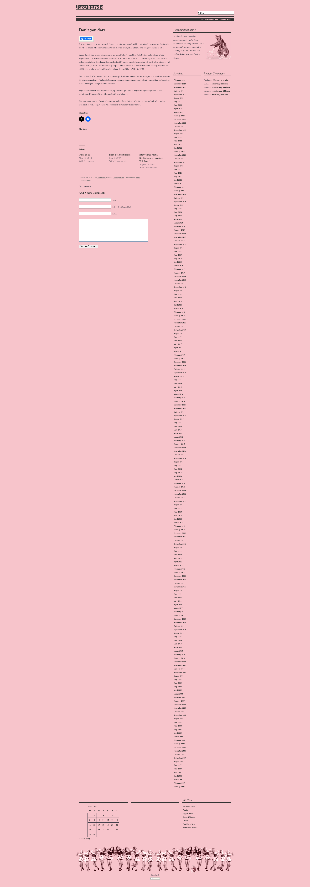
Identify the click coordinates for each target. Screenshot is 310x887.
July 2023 (177, 101)
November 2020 (180, 194)
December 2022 (180, 119)
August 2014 (179, 462)
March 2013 (178, 522)
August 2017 (179, 333)
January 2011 (179, 615)
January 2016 (179, 401)
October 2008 (179, 711)
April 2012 (178, 561)
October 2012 (179, 540)
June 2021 (178, 173)
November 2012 (180, 536)
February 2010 (179, 654)
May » (89, 838)
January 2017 (179, 358)
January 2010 (179, 658)
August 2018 (179, 290)
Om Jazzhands (208, 19)
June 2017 (178, 340)
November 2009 (180, 665)
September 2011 (180, 587)
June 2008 (178, 726)
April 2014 (178, 476)
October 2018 (179, 283)
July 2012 (177, 551)
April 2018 (178, 305)
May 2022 (178, 144)
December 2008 (180, 704)
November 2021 (180, 155)
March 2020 (178, 223)
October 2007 (179, 754)
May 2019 (178, 258)
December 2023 (180, 84)
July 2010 (177, 636)
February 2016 (179, 397)
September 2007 (180, 758)
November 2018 (180, 280)
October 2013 (179, 497)
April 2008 (178, 733)
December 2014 (180, 447)
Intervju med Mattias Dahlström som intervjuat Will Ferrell (151, 158)
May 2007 (178, 772)
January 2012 (179, 572)
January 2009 (179, 701)
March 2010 (178, 651)
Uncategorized (118, 177)
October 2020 (179, 198)
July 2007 (177, 765)
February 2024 (179, 80)
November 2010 (180, 622)
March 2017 (178, 351)
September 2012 (180, 544)
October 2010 (179, 626)
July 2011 (177, 594)
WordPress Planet (189, 827)
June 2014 (178, 469)
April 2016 (178, 390)
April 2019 (178, 262)
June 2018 (178, 297)
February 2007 (179, 783)
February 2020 (179, 226)
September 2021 (180, 162)
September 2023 (180, 94)
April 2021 (178, 180)
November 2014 (180, 451)
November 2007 (180, 751)
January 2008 (179, 743)
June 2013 (178, 512)
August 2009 (179, 676)
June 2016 (178, 383)
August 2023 (179, 98)
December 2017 (180, 319)
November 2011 (180, 579)
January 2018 (179, 315)
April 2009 (178, 690)
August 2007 (179, 761)
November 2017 (180, 323)
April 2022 (178, 148)
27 (112, 829)
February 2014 (179, 483)
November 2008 (180, 708)
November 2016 (180, 365)
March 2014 (178, 479)
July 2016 (177, 380)
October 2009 (179, 669)
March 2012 (178, 565)
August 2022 (179, 133)
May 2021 (178, 176)
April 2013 (178, 519)
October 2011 (179, 583)
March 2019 (178, 265)
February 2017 (179, 355)
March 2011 (178, 608)
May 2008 (178, 729)
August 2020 (179, 205)
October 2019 (179, 240)
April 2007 (178, 776)
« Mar (82, 838)
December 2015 (180, 405)
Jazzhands (89, 7)
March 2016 (178, 394)
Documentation (189, 806)
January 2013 (179, 529)
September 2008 (180, 715)
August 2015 (179, 419)
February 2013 (179, 526)
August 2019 (179, 248)
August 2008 (179, 718)
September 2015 (180, 415)
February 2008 (179, 740)
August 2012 (179, 547)
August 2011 (179, 590)
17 (99, 824)
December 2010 (180, 619)
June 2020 (178, 212)
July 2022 (177, 137)
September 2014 (180, 458)
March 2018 (178, 308)
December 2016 (180, 362)
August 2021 (179, 166)
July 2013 (177, 508)
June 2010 (178, 640)
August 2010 (179, 633)
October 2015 (179, 412)
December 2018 (180, 276)
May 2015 (178, 430)
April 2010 (178, 647)
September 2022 (180, 130)
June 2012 (178, 554)
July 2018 (177, 294)
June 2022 (178, 141)
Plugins (185, 810)
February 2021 (179, 187)
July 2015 (177, 422)
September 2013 (180, 501)
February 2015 (179, 440)
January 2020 (179, 230)
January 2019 (179, 273)
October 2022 (179, 126)
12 (108, 819)
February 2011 (179, 611)
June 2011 (178, 597)
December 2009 (180, 661)
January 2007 (179, 786)
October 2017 (179, 326)
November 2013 (180, 494)
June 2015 (178, 426)
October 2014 (179, 454)
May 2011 (178, 601)
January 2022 (179, 151)
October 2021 (179, 158)
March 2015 (178, 437)
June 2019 (178, 255)
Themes (185, 820)
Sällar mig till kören (220, 84)
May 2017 (178, 344)
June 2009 (178, 683)
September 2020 (180, 201)
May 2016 (178, 387)
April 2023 (178, 108)
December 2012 (180, 533)
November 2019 (180, 237)
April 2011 (178, 604)
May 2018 (178, 301)
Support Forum (189, 817)
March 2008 (178, 736)
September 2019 (180, 244)
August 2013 (179, 504)
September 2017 (180, 330)
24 (99, 829)
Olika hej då (84, 154)
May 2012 (178, 558)
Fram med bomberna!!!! (120, 154)
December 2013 (180, 490)
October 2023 (179, 91)
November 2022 (180, 123)
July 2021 (177, 169)
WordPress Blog (189, 824)
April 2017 (178, 347)
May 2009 (178, 686)
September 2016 (180, 372)
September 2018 (180, 287)
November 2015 (180, 408)
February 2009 (179, 697)
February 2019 (179, 269)
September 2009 (180, 672)
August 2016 (179, 376)
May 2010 (178, 644)
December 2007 (180, 747)
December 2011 (180, 576)
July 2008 (177, 722)
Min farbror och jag (221, 80)
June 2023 (178, 105)
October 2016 (179, 369)
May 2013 (178, 515)
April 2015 (178, 433)
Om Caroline (220, 19)
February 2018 (179, 312)
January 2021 (179, 190)
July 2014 (177, 465)
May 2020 (178, 215)
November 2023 (180, 87)
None (138, 177)
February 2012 (179, 569)
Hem (229, 19)
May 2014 (178, 472)
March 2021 (178, 183)
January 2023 (179, 115)
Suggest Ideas (188, 813)
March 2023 (178, 112)
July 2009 (177, 679)
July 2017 (177, 337)
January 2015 (179, 444)
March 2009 (178, 694)
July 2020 (177, 208)
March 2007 (178, 779)
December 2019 (180, 233)
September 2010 (180, 629)
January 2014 (179, 487)
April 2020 (178, 219)
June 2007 (178, 769)
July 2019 (177, 251)
